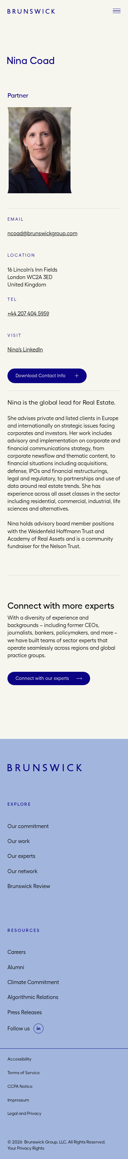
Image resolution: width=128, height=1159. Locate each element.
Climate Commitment (33, 982)
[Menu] (117, 11)
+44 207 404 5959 (28, 313)
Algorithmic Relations (32, 997)
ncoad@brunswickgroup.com (42, 233)
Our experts (21, 856)
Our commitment (28, 826)
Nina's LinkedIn (25, 349)
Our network (22, 871)
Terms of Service (23, 1072)
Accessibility (19, 1058)
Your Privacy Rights (25, 1148)
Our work (18, 841)
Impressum (18, 1099)
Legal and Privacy (24, 1113)
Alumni (15, 967)
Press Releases (24, 1012)
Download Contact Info (41, 375)
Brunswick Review (28, 886)
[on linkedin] (38, 1028)
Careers (16, 952)
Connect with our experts (42, 678)
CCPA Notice (20, 1086)
